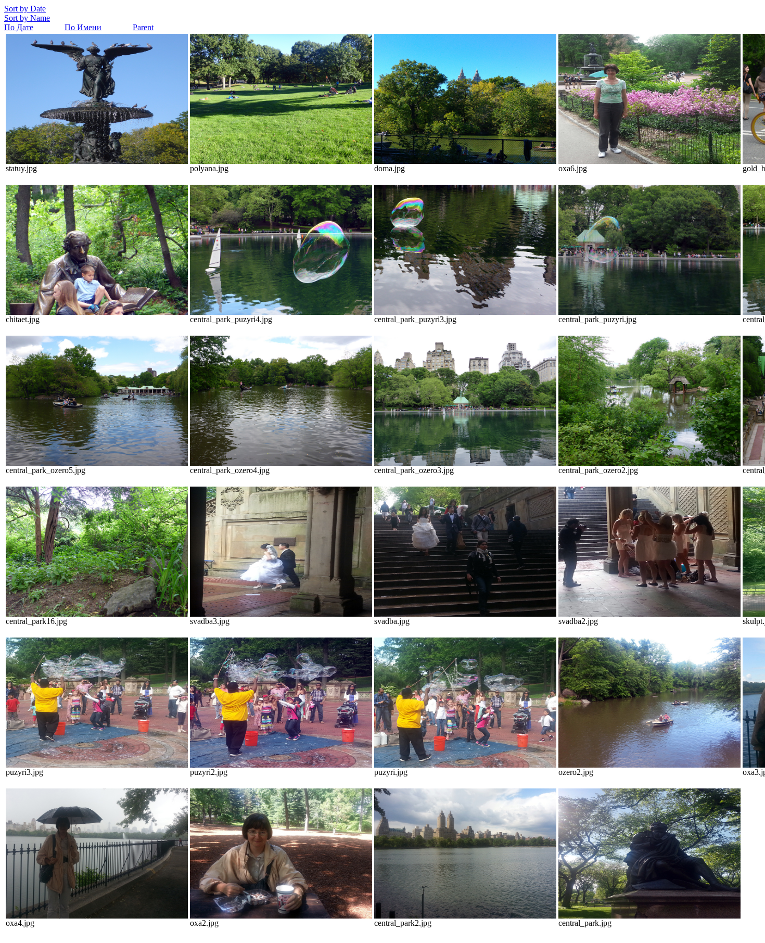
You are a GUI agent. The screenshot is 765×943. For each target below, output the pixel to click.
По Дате (18, 27)
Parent (143, 27)
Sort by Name (27, 18)
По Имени (83, 27)
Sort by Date (25, 8)
